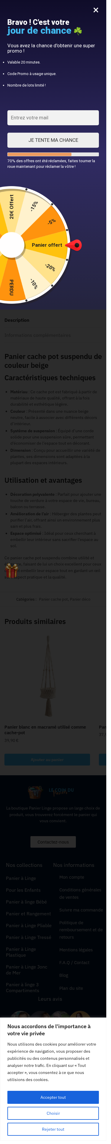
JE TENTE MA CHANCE (53, 140)
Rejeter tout (53, 1129)
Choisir (53, 1113)
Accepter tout (53, 1097)
